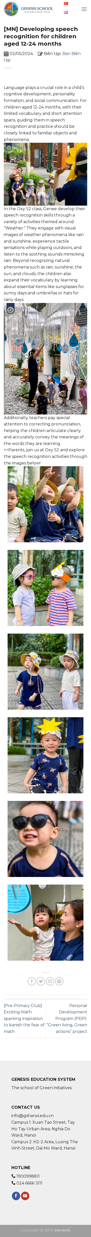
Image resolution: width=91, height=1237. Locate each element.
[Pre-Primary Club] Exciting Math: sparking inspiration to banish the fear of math (24, 1018)
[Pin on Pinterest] (59, 981)
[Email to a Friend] (50, 981)
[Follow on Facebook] (16, 1196)
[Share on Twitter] (41, 981)
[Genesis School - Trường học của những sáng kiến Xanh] (29, 9)
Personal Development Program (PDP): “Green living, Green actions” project (67, 1018)
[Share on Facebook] (32, 981)
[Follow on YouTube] (25, 1196)
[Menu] (84, 9)
